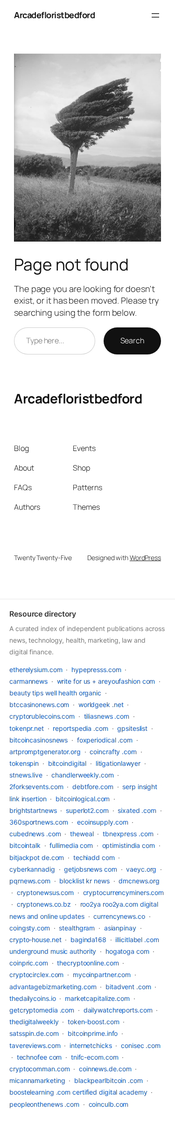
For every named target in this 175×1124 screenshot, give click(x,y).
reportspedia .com (80, 728)
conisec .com (141, 1045)
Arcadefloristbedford (54, 15)
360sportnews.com (38, 822)
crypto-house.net (35, 940)
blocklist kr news (84, 881)
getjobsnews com (90, 869)
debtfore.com (92, 787)
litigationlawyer (118, 763)
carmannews (28, 681)
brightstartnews (33, 810)
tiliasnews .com (107, 716)
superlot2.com (87, 810)
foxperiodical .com (105, 740)
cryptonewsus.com (45, 892)
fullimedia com (71, 845)
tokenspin (24, 763)
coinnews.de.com (105, 1069)
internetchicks (91, 1045)
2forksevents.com (36, 787)
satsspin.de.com (34, 1033)
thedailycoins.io (32, 998)
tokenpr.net (26, 728)
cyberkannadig (32, 869)
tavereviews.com (35, 1045)
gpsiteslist (132, 728)
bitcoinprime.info (93, 1033)
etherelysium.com (35, 669)
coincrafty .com (113, 752)
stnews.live (25, 775)
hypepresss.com (96, 669)
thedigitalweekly (33, 1022)
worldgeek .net (101, 704)
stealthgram (77, 928)
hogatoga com (127, 951)
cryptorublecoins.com (42, 716)
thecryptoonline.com (88, 963)
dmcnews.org (139, 881)
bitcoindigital (67, 763)
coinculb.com (109, 1104)
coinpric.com (28, 963)
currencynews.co (119, 916)
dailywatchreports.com (118, 1010)
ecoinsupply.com (102, 822)
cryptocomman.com (39, 1069)
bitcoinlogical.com (83, 799)
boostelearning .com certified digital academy (78, 1092)
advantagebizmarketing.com (53, 987)
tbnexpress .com (128, 834)
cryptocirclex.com (36, 974)
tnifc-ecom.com (95, 1057)
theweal (81, 834)
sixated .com (137, 810)
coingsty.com (29, 928)
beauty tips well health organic (55, 693)
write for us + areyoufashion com (106, 681)
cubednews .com (35, 834)
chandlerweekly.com (82, 775)
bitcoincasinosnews (38, 740)
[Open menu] (155, 15)
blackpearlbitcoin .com (108, 1080)
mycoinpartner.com (102, 974)
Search (132, 340)
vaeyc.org (141, 869)
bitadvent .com (128, 987)
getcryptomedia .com (41, 1010)
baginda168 (88, 940)
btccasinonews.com (39, 704)
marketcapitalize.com (97, 998)
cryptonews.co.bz (44, 904)
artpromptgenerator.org (45, 752)
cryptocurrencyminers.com (123, 892)
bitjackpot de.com (36, 857)
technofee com (39, 1057)
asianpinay (120, 928)
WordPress (145, 557)
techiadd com (94, 857)
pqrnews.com (29, 881)
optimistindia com (128, 845)
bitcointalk (25, 845)
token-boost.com (93, 1022)
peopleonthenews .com (44, 1104)
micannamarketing (37, 1080)
